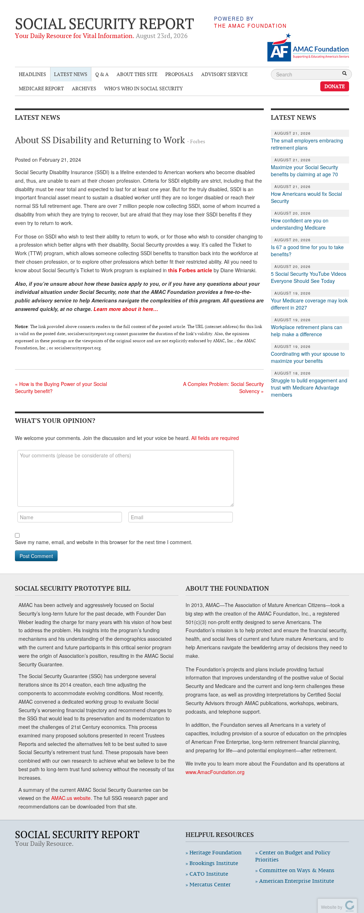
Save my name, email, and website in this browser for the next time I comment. (103, 542)
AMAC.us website (71, 797)
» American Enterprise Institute (294, 880)
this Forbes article (191, 270)
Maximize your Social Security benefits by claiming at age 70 (304, 170)
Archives (84, 88)
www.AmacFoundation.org (215, 771)
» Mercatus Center (208, 884)
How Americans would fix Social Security (306, 197)
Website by (330, 907)
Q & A (102, 74)
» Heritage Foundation (213, 852)
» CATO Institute (207, 873)
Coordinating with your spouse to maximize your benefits (308, 357)
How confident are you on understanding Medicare (299, 224)
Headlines (32, 74)
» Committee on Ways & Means (294, 870)
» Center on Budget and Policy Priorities (292, 856)
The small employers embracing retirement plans (307, 144)
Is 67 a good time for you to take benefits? (307, 250)
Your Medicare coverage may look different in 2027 (309, 304)
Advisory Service (224, 74)
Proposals (179, 74)
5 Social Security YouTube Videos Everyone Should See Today (308, 277)
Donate (335, 86)
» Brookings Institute (212, 863)
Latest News (70, 74)
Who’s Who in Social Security (143, 88)
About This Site (137, 74)
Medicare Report (41, 88)
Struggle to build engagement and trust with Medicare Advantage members (309, 387)
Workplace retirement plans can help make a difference (306, 330)
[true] (344, 74)
